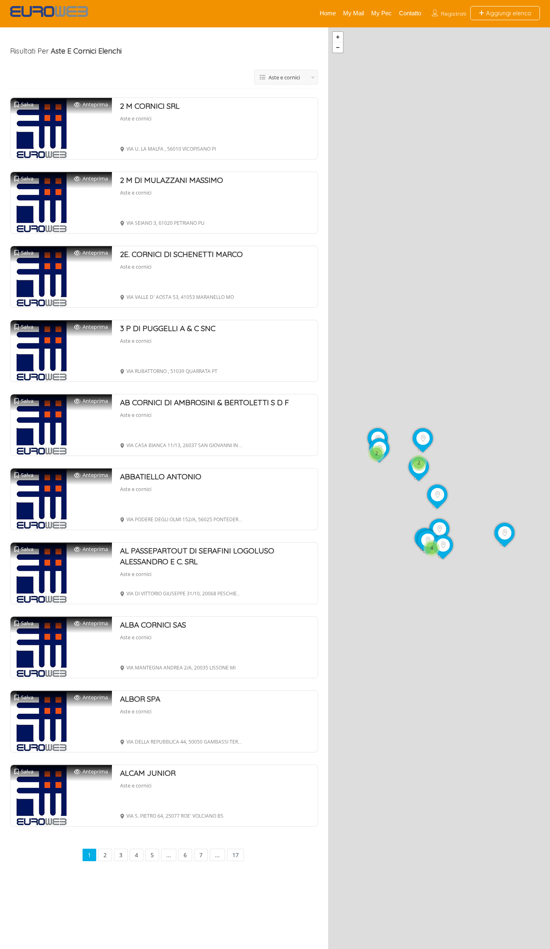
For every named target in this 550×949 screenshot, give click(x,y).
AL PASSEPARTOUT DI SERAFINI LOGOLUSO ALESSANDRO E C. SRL (197, 556)
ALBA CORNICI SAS (153, 625)
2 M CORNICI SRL (150, 106)
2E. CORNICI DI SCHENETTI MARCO (181, 254)
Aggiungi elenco (507, 13)
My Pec (381, 13)
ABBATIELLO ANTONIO (160, 476)
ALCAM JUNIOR (148, 773)
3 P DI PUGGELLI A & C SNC (167, 328)
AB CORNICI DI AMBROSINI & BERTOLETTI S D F (204, 402)
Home (328, 13)
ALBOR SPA (140, 699)
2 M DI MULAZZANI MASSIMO (171, 180)
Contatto (410, 13)
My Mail (353, 13)
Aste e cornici (135, 118)
